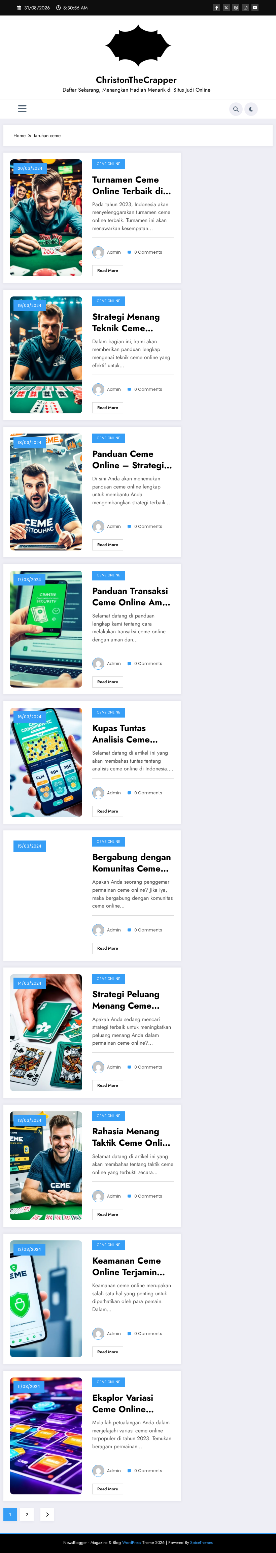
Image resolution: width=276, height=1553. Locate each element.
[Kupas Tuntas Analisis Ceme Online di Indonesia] (46, 761)
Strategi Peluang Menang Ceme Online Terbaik (126, 999)
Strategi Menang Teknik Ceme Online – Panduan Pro (129, 322)
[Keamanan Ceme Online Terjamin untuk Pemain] (46, 1298)
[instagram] (245, 7)
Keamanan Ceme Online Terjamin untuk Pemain (126, 1266)
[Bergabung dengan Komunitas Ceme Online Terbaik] (46, 894)
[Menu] (22, 109)
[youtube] (254, 7)
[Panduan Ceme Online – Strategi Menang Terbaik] (46, 491)
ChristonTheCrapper (136, 79)
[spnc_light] (251, 109)
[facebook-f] (216, 7)
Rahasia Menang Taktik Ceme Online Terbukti (132, 1137)
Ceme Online (108, 163)
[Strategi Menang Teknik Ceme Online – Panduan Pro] (46, 354)
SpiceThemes (201, 1543)
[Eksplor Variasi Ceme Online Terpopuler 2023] (46, 1435)
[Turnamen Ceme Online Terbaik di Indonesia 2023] (46, 217)
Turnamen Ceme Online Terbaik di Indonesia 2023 (127, 185)
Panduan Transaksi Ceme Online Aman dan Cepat (132, 596)
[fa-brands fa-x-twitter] (226, 7)
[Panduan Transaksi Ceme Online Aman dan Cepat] (46, 628)
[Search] (236, 109)
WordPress (131, 1543)
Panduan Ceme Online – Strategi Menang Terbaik (128, 459)
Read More (107, 270)
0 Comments (148, 252)
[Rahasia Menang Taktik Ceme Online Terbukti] (46, 1165)
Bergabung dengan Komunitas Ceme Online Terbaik (131, 862)
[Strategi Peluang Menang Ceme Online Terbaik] (46, 1032)
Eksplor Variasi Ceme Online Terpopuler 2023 (127, 1403)
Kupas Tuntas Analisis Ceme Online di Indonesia (132, 733)
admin (114, 252)
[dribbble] (235, 7)
